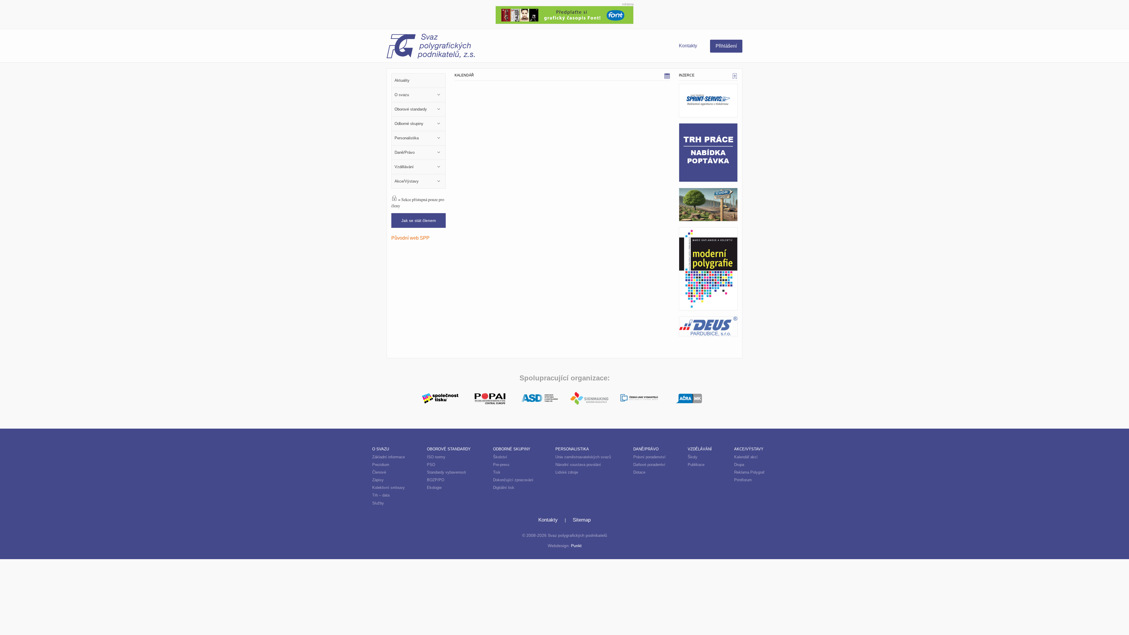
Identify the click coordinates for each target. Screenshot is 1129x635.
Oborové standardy (449, 449)
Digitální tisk (503, 487)
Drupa (739, 464)
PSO (431, 464)
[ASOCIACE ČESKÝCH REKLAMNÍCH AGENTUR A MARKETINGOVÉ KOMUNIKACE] (689, 398)
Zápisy (378, 480)
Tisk (496, 472)
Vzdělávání (700, 449)
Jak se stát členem (418, 220)
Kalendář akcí (746, 457)
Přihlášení (726, 46)
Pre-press (501, 464)
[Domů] (475, 47)
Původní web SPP (410, 237)
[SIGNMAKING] (589, 398)
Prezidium (380, 464)
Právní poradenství (649, 457)
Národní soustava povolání (578, 464)
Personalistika (572, 449)
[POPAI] (490, 398)
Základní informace (388, 457)
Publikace (696, 464)
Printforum (743, 480)
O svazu (380, 449)
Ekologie (434, 487)
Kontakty (688, 45)
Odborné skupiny (511, 449)
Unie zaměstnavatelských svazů (583, 457)
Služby (378, 503)
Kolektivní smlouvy (388, 487)
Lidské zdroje (566, 472)
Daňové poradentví (649, 464)
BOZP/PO (435, 480)
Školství (500, 457)
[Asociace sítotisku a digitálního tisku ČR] (540, 398)
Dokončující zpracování (513, 480)
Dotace (639, 472)
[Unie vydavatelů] (639, 398)
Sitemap (582, 520)
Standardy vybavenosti (446, 472)
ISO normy (436, 457)
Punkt (576, 546)
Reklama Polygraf (749, 472)
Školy (692, 457)
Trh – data (381, 495)
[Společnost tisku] (440, 398)
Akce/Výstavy (749, 449)
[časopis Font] (564, 14)
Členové (379, 472)
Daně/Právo (646, 449)
